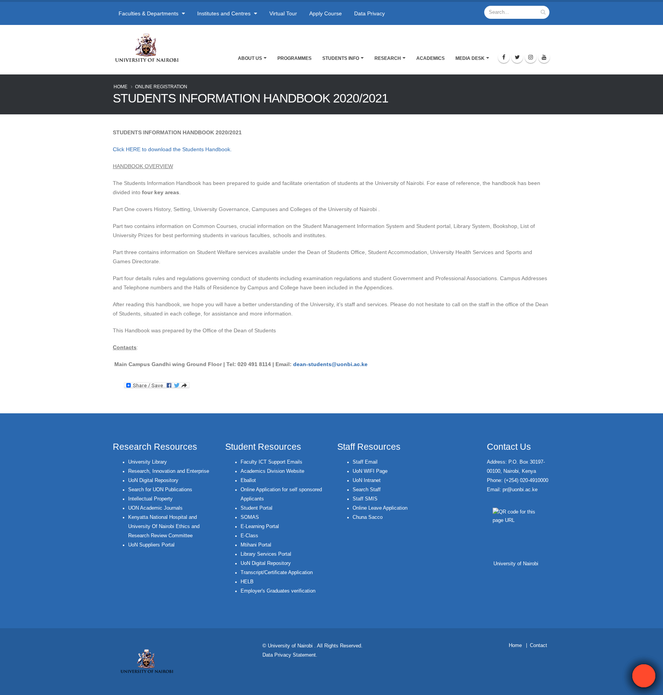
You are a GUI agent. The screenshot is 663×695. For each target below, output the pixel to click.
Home (120, 86)
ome (517, 645)
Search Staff (367, 489)
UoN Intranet (367, 480)
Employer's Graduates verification (278, 591)
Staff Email (365, 462)
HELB (247, 581)
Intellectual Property (150, 499)
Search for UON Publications (160, 489)
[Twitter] (517, 57)
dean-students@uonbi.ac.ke (330, 364)
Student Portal (256, 508)
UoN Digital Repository (153, 480)
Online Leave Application (380, 508)
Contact (538, 645)
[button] (643, 675)
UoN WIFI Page (370, 471)
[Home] (150, 48)
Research (387, 58)
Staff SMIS (365, 499)
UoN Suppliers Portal (151, 545)
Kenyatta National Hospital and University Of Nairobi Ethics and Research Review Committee (164, 526)
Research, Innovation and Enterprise (168, 471)
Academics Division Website (272, 471)
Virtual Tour (283, 13)
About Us (250, 58)
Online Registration (161, 86)
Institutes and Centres (224, 13)
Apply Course (325, 13)
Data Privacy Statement (289, 655)
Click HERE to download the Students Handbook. (172, 149)
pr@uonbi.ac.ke (520, 489)
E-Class (249, 535)
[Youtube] (544, 57)
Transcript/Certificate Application (277, 572)
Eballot (248, 480)
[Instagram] (530, 57)
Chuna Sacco (368, 517)
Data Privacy (369, 13)
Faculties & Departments (149, 13)
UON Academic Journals (155, 508)
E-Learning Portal (260, 526)
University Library (147, 462)
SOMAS (250, 517)
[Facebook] (504, 57)
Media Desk (470, 58)
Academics (430, 58)
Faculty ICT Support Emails (271, 462)
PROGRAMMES (294, 58)
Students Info (340, 58)
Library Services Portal (266, 554)
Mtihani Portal (256, 545)
